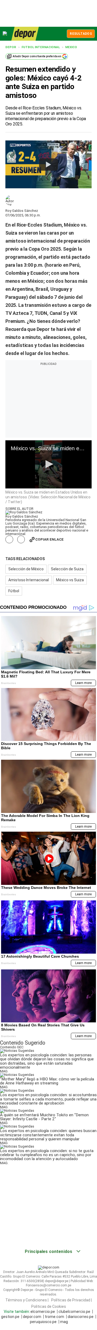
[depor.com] (25, 33)
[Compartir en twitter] (21, 539)
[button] (48, 464)
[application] (48, 464)
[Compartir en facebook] (9, 539)
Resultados (81, 34)
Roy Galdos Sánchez (21, 210)
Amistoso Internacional (28, 580)
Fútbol (13, 591)
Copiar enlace (49, 539)
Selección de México (26, 569)
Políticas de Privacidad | (71, 1300)
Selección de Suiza (67, 569)
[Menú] (5, 34)
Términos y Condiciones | (26, 1300)
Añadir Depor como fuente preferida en (37, 56)
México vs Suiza (70, 580)
